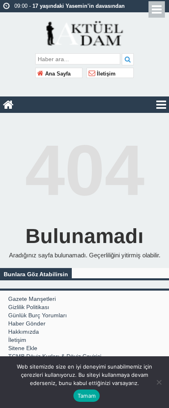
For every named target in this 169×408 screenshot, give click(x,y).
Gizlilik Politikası (28, 307)
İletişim (105, 74)
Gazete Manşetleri (32, 299)
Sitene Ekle (22, 348)
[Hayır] (159, 382)
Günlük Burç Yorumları (37, 315)
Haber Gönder (27, 323)
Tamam (87, 395)
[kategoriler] (161, 104)
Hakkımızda (23, 331)
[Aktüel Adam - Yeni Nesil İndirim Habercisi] (84, 32)
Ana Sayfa (57, 74)
